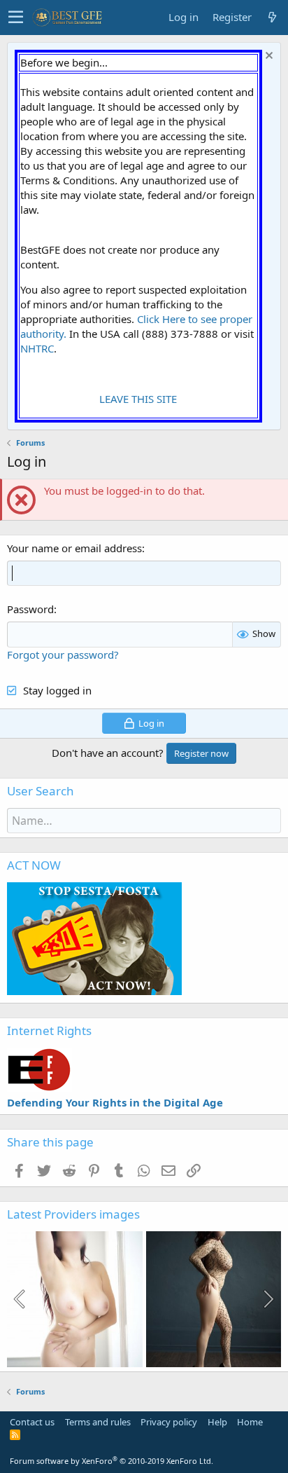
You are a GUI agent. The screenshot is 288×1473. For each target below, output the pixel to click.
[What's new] (272, 17)
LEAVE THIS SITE (138, 399)
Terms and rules (98, 1422)
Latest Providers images (73, 1214)
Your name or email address (74, 548)
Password (30, 609)
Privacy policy (169, 1422)
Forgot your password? (63, 655)
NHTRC (37, 348)
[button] (16, 17)
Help (217, 1422)
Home (250, 1422)
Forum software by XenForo (111, 1460)
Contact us (32, 1422)
